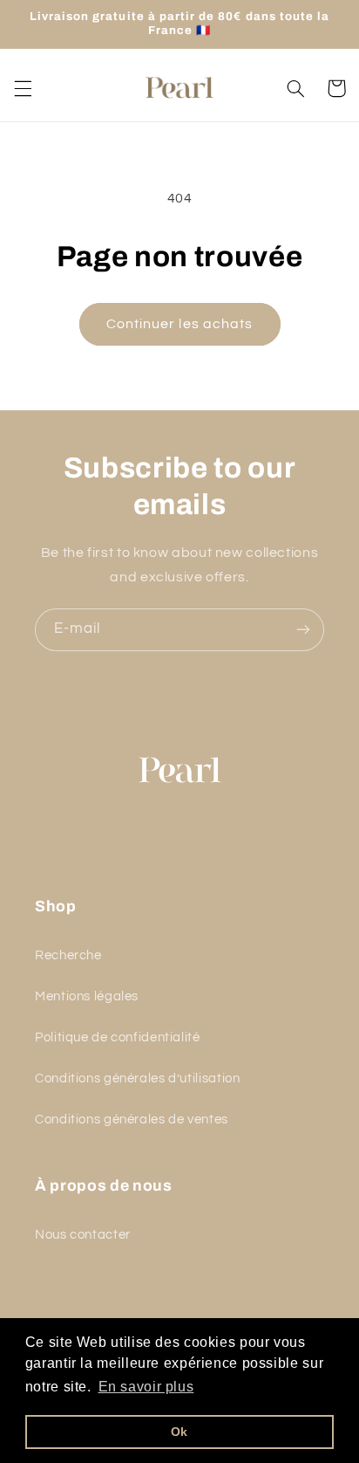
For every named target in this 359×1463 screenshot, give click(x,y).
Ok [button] (179, 1432)
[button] (23, 88)
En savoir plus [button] (146, 1386)
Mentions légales (87, 996)
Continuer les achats (179, 324)
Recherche (68, 955)
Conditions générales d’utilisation (137, 1078)
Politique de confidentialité (117, 1037)
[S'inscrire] (303, 629)
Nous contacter (83, 1234)
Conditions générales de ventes (131, 1119)
